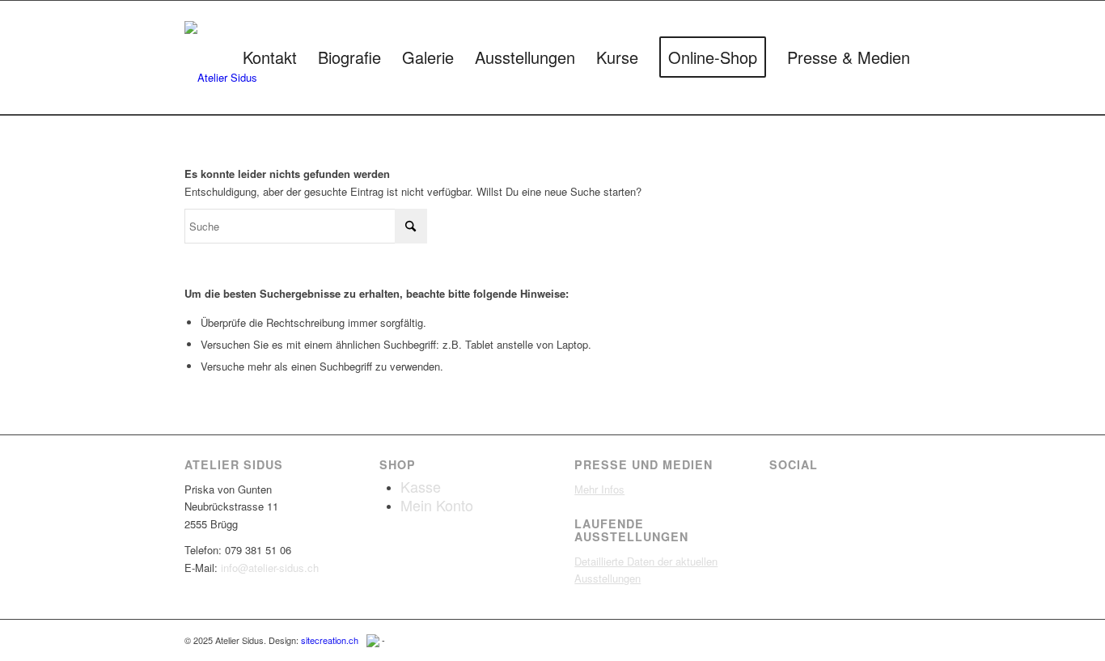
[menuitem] (269, 57)
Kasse (420, 486)
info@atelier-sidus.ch (270, 567)
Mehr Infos (599, 489)
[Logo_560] (220, 61)
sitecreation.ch (329, 639)
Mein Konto (436, 504)
